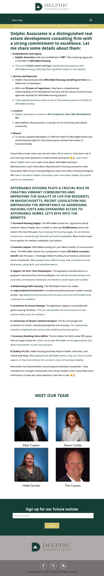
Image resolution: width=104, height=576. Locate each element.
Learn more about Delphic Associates (33, 175)
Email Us (17, 25)
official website (64, 153)
